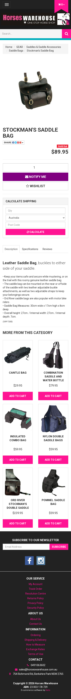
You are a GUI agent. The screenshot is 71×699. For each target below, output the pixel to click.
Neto (48, 690)
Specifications (30, 249)
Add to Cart (17, 396)
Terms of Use (35, 654)
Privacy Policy (35, 603)
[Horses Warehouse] (35, 18)
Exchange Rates (35, 649)
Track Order (35, 588)
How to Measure (35, 644)
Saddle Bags (16, 50)
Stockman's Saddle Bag (40, 50)
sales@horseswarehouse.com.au (37, 669)
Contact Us (35, 623)
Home (8, 47)
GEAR (19, 47)
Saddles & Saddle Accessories (43, 47)
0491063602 (37, 665)
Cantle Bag (18, 372)
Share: (8, 142)
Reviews (47, 249)
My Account (35, 584)
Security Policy (35, 607)
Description (11, 249)
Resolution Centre (35, 593)
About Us (35, 619)
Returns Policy (35, 598)
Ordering (36, 635)
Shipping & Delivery (35, 639)
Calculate (36, 232)
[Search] (66, 33)
